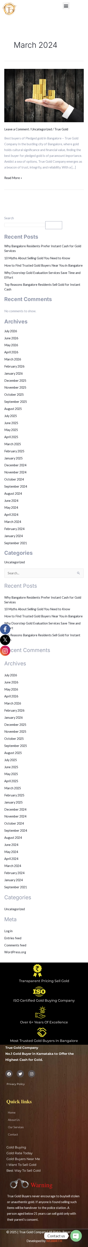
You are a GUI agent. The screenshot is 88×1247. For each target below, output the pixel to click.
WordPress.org (15, 952)
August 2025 (13, 409)
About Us (14, 1120)
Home (11, 1112)
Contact (13, 1134)
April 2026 (11, 352)
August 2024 (13, 493)
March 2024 (12, 522)
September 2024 (15, 486)
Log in (8, 931)
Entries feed (12, 938)
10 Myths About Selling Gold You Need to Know (37, 258)
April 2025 (11, 437)
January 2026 (13, 373)
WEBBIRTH (54, 1241)
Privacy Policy (16, 1084)
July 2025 (10, 416)
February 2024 (14, 529)
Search (9, 218)
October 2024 (14, 479)
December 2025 (15, 380)
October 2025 (14, 394)
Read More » (13, 177)
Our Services (16, 1127)
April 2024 (11, 514)
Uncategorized (41, 129)
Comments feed (15, 945)
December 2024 (15, 465)
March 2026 (12, 359)
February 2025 (14, 451)
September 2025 (15, 401)
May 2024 (11, 507)
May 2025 (11, 430)
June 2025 (11, 423)
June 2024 (11, 500)
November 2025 (15, 387)
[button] (66, 5)
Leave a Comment (16, 129)
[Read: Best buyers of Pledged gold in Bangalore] (44, 95)
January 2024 (13, 536)
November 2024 (15, 472)
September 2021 (15, 543)
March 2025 (12, 444)
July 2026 (10, 331)
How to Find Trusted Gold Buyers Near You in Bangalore (43, 265)
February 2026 (14, 366)
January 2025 (13, 458)
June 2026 (11, 338)
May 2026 (11, 345)
